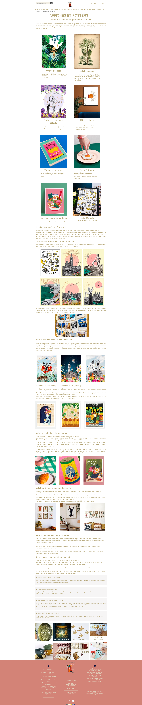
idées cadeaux (59, 562)
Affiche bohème (87, 120)
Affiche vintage (87, 71)
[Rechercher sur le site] (51, 3)
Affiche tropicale (53, 71)
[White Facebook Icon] (69, 701)
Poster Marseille (87, 218)
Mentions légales (89, 693)
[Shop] (48, 666)
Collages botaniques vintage (53, 121)
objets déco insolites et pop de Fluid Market (92, 571)
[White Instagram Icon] (73, 701)
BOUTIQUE (38, 11)
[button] (103, 3)
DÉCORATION (46, 11)
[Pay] (95, 666)
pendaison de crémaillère (82, 562)
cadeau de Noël (40, 564)
